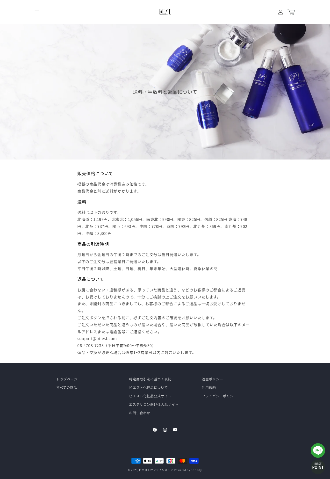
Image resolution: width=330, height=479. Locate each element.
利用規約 (209, 387)
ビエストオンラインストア (156, 470)
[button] (37, 12)
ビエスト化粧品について (148, 387)
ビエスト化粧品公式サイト (150, 395)
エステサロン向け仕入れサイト (153, 404)
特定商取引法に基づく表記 (150, 379)
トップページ (67, 379)
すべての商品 (66, 387)
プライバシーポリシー (219, 395)
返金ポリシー (212, 379)
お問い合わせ (139, 412)
